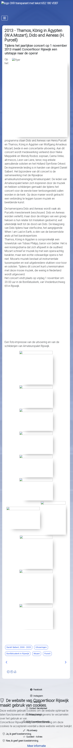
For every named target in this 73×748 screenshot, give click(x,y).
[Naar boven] (11, 671)
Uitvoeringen (41, 647)
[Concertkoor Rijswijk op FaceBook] (31, 689)
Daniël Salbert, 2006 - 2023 (18, 647)
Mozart (37, 653)
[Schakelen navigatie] (4, 18)
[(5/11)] (36, 465)
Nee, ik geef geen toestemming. (22, 740)
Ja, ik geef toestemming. (18, 734)
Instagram (37, 696)
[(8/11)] (53, 518)
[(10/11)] (36, 586)
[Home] (15, 671)
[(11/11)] (36, 616)
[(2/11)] (36, 396)
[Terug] (8, 671)
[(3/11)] (36, 419)
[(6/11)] (36, 489)
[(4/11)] (36, 442)
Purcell (47, 653)
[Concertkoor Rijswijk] (29, 3)
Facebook (37, 689)
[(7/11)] (23, 517)
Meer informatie (36, 745)
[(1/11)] (36, 368)
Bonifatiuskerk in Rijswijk (17, 653)
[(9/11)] (36, 552)
